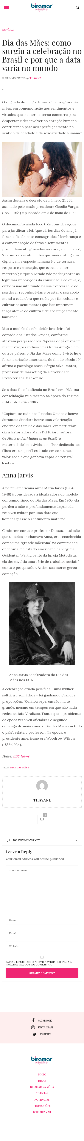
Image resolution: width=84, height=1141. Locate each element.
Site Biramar (42, 1112)
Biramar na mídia (42, 1087)
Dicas (42, 1080)
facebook (45, 1020)
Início (42, 1074)
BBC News (21, 756)
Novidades (42, 1099)
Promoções (42, 1105)
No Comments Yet (26, 840)
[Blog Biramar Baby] (42, 7)
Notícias (8, 29)
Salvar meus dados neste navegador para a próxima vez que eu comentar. (39, 963)
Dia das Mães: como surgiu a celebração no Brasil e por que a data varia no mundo (42, 55)
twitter (45, 1034)
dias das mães (19, 767)
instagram (45, 1027)
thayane (35, 78)
